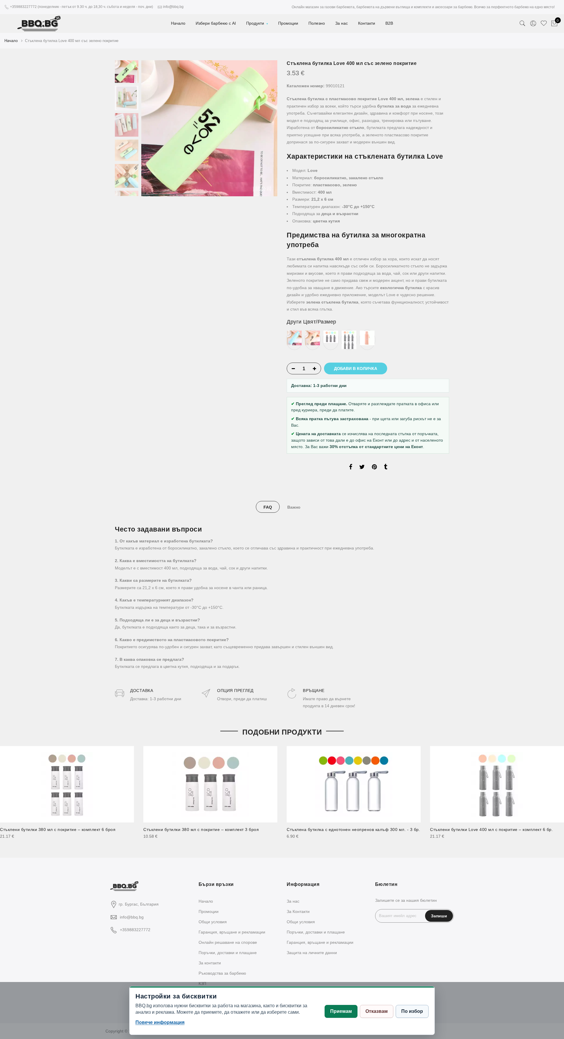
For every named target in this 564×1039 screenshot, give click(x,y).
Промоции (288, 23)
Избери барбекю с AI (216, 23)
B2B (389, 23)
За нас (341, 23)
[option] (209, 128)
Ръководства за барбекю (222, 973)
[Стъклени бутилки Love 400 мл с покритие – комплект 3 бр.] (330, 336)
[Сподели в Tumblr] (385, 468)
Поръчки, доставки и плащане (228, 952)
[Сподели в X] (362, 468)
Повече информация (159, 1022)
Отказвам (376, 1011)
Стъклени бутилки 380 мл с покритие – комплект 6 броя (57, 829)
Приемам (341, 1011)
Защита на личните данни (312, 952)
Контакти (366, 23)
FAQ (267, 507)
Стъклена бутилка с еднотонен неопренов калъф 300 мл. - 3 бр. (353, 829)
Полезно (316, 23)
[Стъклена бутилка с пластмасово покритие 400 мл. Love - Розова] (367, 337)
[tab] (268, 507)
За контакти (210, 963)
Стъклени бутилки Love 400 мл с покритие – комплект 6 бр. (491, 829)
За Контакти (298, 911)
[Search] (522, 23)
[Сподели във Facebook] (350, 468)
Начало (178, 23)
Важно (294, 507)
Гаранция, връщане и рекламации (232, 932)
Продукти (255, 23)
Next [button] (267, 128)
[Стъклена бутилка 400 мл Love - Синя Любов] (294, 337)
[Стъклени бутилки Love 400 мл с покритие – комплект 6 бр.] (349, 339)
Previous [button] (155, 128)
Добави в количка (355, 368)
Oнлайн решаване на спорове (228, 942)
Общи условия (213, 921)
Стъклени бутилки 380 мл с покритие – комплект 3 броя (201, 829)
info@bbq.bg (132, 917)
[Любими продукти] (543, 23)
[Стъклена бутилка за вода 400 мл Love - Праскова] (312, 337)
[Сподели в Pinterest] (374, 468)
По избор (412, 1011)
